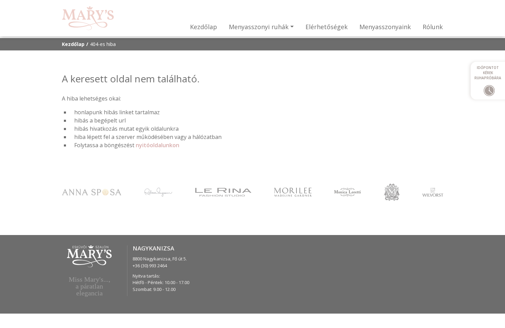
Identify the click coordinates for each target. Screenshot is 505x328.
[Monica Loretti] (347, 191)
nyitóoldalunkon (157, 145)
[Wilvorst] (433, 191)
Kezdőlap (203, 27)
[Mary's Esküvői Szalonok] (88, 18)
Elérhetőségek (326, 27)
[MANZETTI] (392, 191)
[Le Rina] (223, 191)
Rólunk (433, 27)
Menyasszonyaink (385, 27)
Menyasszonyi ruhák (259, 27)
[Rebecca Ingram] (158, 191)
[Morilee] (293, 191)
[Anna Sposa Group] (91, 191)
